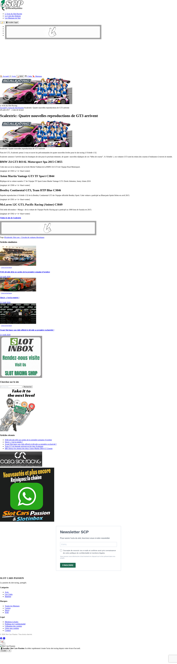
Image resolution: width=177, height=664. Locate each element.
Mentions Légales (11, 622)
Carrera (7, 608)
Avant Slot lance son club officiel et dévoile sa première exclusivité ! (31, 444)
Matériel (8, 596)
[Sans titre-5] (27, 521)
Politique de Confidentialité (15, 624)
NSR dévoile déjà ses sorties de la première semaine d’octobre (28, 440)
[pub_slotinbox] (21, 377)
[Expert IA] (1, 644)
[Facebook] (1, 639)
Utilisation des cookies (13, 626)
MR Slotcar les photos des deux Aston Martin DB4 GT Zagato (28, 448)
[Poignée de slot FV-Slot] (21, 431)
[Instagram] (4, 639)
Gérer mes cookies (12, 628)
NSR (7, 612)
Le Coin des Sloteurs (13, 16)
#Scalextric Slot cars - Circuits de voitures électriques (24, 237)
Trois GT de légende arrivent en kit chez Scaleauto (24, 446)
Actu (7, 592)
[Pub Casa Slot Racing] (21, 466)
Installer (4, 651)
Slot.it (7, 610)
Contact (8, 630)
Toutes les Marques (12, 606)
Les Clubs (9, 594)
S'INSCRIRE (67, 565)
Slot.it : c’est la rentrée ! (14, 442)
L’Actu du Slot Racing (13, 14)
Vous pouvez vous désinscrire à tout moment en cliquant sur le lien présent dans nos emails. (87, 557)
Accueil (3, 108)
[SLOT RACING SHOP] (53, 39)
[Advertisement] (88, 58)
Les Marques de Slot (12, 18)
